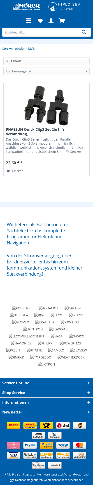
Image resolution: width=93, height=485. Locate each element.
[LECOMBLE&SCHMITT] (26, 334)
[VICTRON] (46, 362)
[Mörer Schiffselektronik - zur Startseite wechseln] (46, 6)
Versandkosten (73, 474)
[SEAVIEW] (78, 348)
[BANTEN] (73, 306)
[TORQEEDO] (41, 355)
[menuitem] (29, 20)
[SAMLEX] (56, 348)
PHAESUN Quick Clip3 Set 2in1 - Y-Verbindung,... (36, 131)
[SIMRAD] (16, 355)
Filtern (15, 61)
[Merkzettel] (40, 20)
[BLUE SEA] (19, 313)
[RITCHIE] (34, 348)
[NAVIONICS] (21, 341)
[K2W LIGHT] (71, 320)
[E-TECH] (76, 313)
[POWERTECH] (71, 341)
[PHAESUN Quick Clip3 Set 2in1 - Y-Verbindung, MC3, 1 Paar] (46, 105)
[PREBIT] (13, 348)
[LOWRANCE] (59, 327)
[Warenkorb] (62, 20)
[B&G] (39, 313)
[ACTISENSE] (22, 306)
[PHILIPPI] (45, 341)
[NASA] (56, 334)
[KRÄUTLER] (45, 320)
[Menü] (29, 20)
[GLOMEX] (21, 320)
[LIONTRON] (33, 327)
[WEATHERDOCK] (71, 355)
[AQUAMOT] (48, 306)
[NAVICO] (76, 334)
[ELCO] (56, 313)
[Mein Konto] (51, 20)
